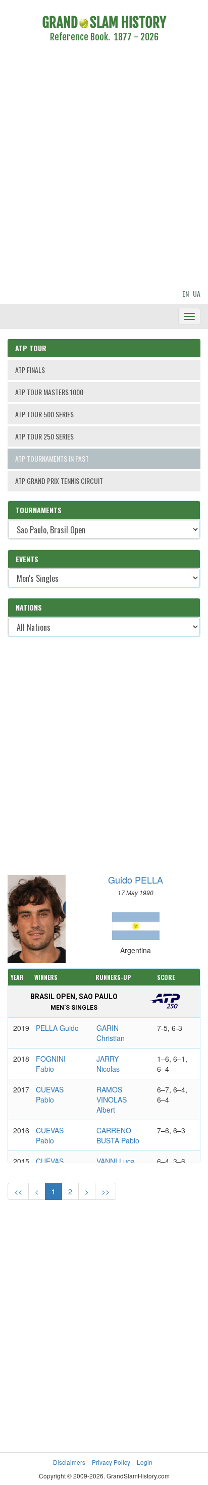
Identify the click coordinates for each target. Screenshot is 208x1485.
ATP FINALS (30, 369)
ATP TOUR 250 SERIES (44, 436)
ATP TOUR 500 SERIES (44, 414)
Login (144, 1462)
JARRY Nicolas (108, 1064)
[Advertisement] (104, 167)
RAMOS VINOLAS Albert (111, 1099)
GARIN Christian (110, 1033)
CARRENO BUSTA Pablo (117, 1135)
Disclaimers (69, 1462)
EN (185, 293)
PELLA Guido (57, 1028)
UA (196, 293)
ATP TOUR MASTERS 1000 (49, 392)
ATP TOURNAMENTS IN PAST (52, 458)
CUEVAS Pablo (50, 1094)
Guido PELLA (135, 879)
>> (105, 1191)
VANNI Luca (115, 1161)
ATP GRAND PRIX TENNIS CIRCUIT (59, 480)
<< (18, 1191)
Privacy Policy (111, 1462)
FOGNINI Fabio (51, 1064)
